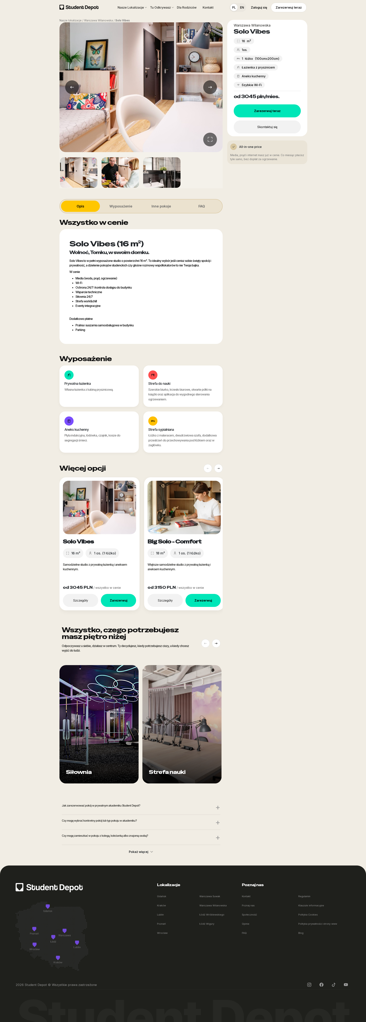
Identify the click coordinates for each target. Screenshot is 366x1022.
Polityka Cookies (308, 914)
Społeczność (249, 914)
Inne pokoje (161, 206)
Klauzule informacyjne (311, 905)
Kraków (161, 905)
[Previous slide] (208, 468)
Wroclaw (162, 933)
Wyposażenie (120, 206)
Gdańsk (161, 896)
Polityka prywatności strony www (317, 923)
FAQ (201, 206)
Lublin (160, 914)
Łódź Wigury (206, 923)
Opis (80, 206)
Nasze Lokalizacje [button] (131, 7)
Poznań (161, 923)
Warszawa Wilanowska (213, 905)
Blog (300, 933)
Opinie (245, 923)
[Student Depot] (49, 887)
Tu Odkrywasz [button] (160, 7)
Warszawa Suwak (209, 896)
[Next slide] (218, 468)
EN (242, 7)
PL (234, 7)
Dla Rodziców (187, 7)
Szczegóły (80, 600)
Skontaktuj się (267, 127)
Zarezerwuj (118, 600)
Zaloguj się (259, 7)
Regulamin (304, 896)
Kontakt (208, 7)
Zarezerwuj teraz (289, 7)
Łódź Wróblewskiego (211, 914)
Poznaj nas (248, 905)
